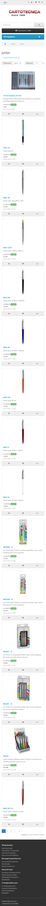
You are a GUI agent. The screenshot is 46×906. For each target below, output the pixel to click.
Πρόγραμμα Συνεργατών (10, 877)
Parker (13, 44)
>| (19, 831)
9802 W (6, 497)
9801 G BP (7, 247)
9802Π (6, 756)
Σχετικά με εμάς (7, 848)
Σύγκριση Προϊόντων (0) (11, 58)
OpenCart (13, 901)
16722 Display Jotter (12, 95)
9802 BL (6, 347)
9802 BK (6, 297)
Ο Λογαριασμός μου (9, 886)
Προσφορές (6, 880)
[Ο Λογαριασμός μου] (32, 2)
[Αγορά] (42, 2)
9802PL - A (7, 651)
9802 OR (6, 397)
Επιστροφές (6, 864)
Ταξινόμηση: (7, 63)
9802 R (6, 447)
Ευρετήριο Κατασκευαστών (11, 873)
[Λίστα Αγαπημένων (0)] (36, 2)
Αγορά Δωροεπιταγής (9, 875)
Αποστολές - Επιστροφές (10, 851)
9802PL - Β (7, 704)
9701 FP (6, 148)
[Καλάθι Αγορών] (39, 2)
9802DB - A (8, 547)
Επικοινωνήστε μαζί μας (10, 862)
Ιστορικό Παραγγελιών (9, 888)
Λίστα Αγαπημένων (8, 891)
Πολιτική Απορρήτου (9, 853)
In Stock (13, 104)
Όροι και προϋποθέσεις (10, 855)
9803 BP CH (8, 808)
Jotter (22, 44)
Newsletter (5, 893)
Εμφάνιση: (29, 63)
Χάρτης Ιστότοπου (8, 866)
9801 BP (6, 197)
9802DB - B (8, 599)
